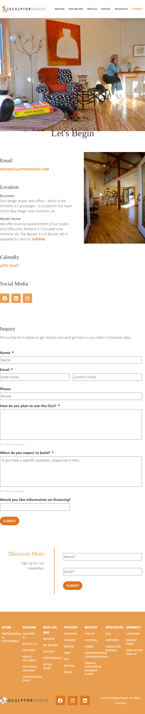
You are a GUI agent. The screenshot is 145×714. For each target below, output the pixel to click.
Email (6, 370)
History (48, 651)
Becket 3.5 (30, 644)
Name (7, 353)
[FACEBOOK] (4, 298)
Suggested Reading (113, 648)
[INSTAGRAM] (27, 298)
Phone (5, 389)
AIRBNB (38, 239)
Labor (89, 646)
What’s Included (29, 658)
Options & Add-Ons (30, 668)
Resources (121, 9)
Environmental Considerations (96, 654)
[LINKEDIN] (16, 298)
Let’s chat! (9, 265)
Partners (112, 640)
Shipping (91, 640)
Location (133, 633)
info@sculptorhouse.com (24, 169)
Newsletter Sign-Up (134, 652)
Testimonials (52, 658)
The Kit (90, 633)
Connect (137, 9)
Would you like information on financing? (35, 500)
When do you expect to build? (27, 453)
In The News (47, 666)
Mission (48, 639)
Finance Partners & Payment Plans (93, 668)
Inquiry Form (131, 642)
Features (29, 650)
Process (92, 9)
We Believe (50, 645)
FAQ (108, 633)
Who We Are (76, 9)
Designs (60, 9)
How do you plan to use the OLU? (30, 406)
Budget (106, 9)
